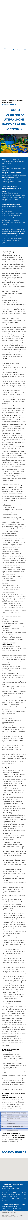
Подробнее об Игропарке (15, 100)
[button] (11, 49)
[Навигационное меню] (25, 49)
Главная (4, 100)
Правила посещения (7, 102)
